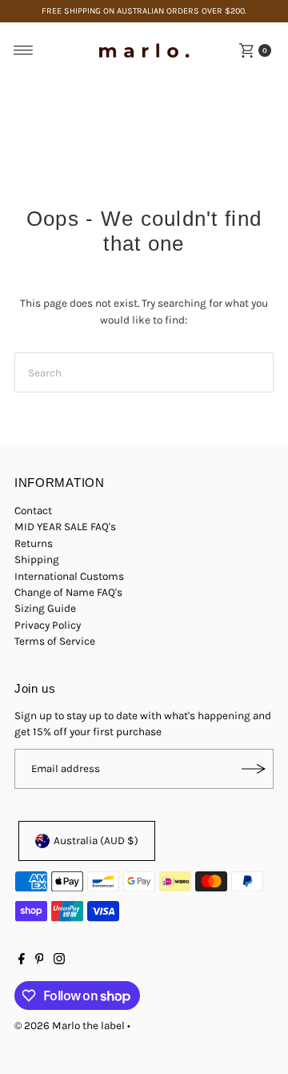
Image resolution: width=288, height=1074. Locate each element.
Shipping (36, 559)
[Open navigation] (23, 50)
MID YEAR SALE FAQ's (65, 527)
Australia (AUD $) (96, 841)
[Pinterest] (39, 961)
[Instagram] (59, 961)
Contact (33, 511)
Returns (33, 543)
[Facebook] (21, 961)
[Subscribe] (254, 769)
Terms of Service (54, 641)
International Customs (69, 576)
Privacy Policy (47, 625)
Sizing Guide (45, 608)
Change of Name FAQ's (68, 592)
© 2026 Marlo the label (69, 1026)
